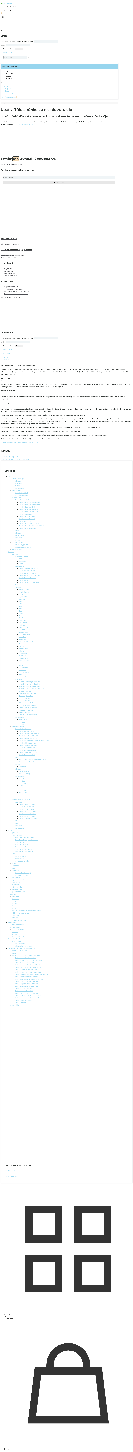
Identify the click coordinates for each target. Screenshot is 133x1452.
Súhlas (6, 357)
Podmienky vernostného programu (16, 291)
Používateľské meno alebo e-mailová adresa (17, 338)
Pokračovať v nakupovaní (10, 459)
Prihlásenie (19, 346)
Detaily (6, 360)
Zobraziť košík (24, 459)
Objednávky (8, 269)
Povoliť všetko (33, 443)
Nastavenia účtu (10, 273)
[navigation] (66, 452)
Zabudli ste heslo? (7, 350)
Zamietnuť (4, 443)
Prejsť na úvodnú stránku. (25, 124)
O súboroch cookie (11, 362)
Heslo (3, 342)
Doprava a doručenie (11, 287)
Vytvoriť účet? (6, 353)
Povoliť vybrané (22, 443)
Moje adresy (8, 271)
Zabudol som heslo (11, 276)
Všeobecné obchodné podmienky (16, 294)
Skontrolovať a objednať (9, 457)
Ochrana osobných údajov (13, 289)
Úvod (6, 103)
